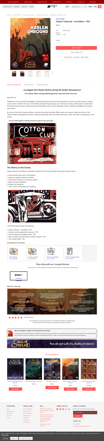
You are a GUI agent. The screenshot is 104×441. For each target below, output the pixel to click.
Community (17, 6)
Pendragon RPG (56, 2)
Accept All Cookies (25, 438)
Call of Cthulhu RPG (13, 2)
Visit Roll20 (19, 278)
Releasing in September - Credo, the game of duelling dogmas (47, 410)
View (11, 258)
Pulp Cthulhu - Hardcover (52, 381)
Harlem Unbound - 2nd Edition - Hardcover (70, 382)
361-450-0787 (76, 424)
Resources (24, 6)
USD (67, 6)
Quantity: (58, 40)
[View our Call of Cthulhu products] (52, 343)
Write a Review (84, 57)
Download (14, 258)
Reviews (42, 85)
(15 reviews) (76, 57)
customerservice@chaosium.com (81, 426)
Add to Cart (15, 389)
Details (28, 85)
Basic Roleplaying (42, 2)
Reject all (14, 438)
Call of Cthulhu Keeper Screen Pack (34, 381)
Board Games (93, 2)
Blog (8, 409)
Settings (5, 438)
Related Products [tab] (52, 355)
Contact (31, 6)
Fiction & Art (80, 2)
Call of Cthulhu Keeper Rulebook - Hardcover (15, 382)
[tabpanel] (14, 74)
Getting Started (7, 6)
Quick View (15, 369)
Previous (8, 72)
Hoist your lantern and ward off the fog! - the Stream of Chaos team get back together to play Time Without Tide (47, 418)
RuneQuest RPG (28, 2)
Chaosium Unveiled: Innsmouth (45, 425)
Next (52, 72)
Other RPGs (69, 2)
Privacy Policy (4, 435)
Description (14, 85)
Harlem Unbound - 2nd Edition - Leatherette (89, 382)
